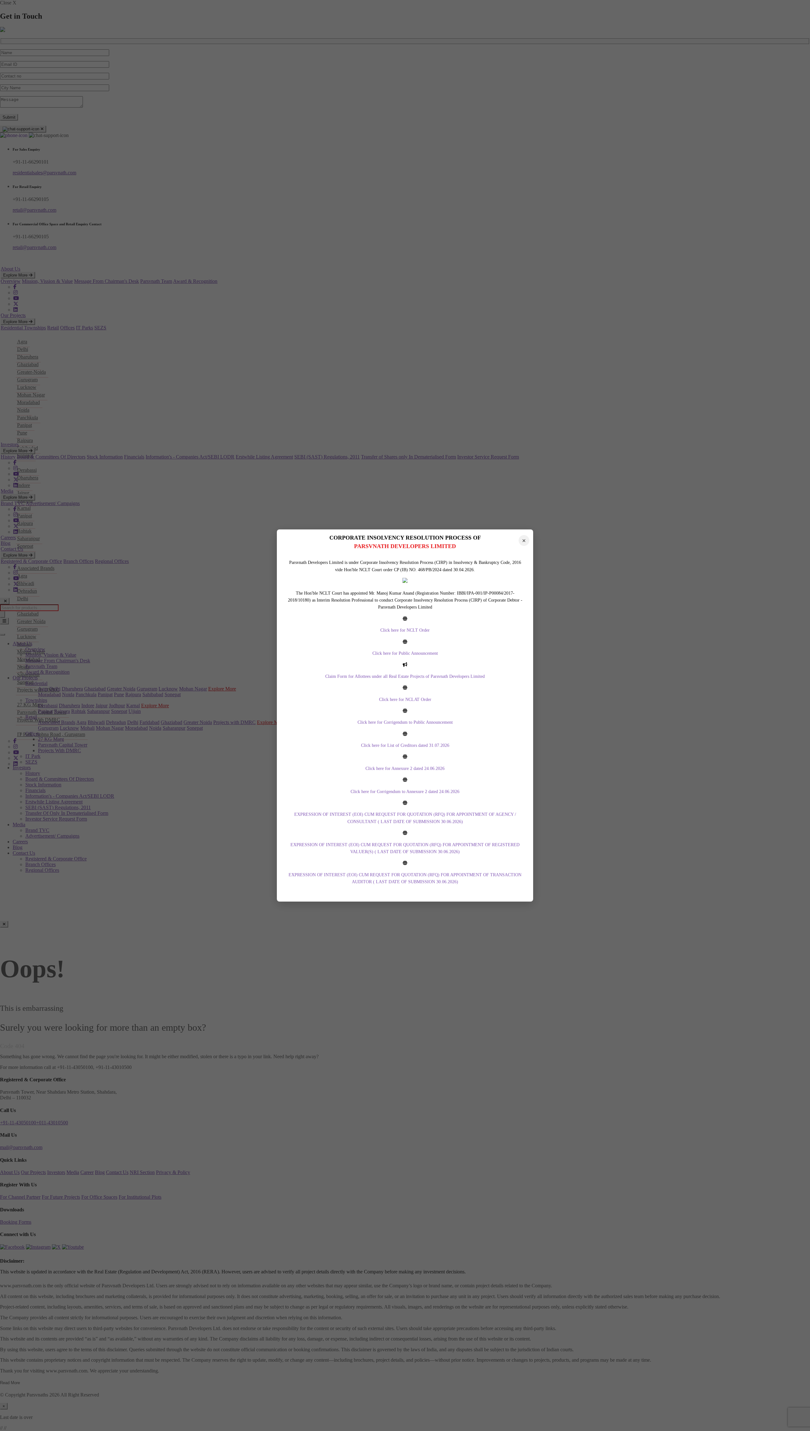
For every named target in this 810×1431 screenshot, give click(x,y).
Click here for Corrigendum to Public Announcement (405, 722)
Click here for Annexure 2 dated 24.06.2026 (405, 768)
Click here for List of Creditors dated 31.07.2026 (405, 745)
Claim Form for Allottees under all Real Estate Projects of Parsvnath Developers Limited (405, 676)
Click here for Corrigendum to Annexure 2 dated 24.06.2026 (405, 791)
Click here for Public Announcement (405, 653)
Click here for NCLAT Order (405, 699)
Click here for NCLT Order (405, 630)
